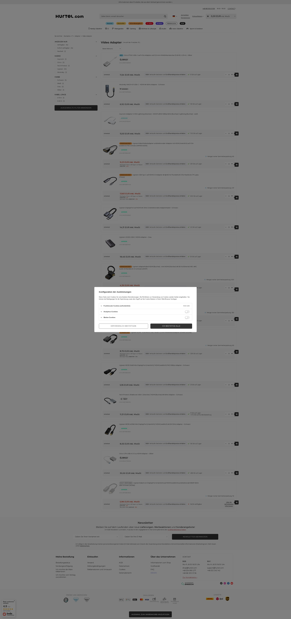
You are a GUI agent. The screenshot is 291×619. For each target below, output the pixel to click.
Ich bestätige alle (171, 326)
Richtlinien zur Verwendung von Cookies (155, 297)
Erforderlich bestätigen (123, 326)
